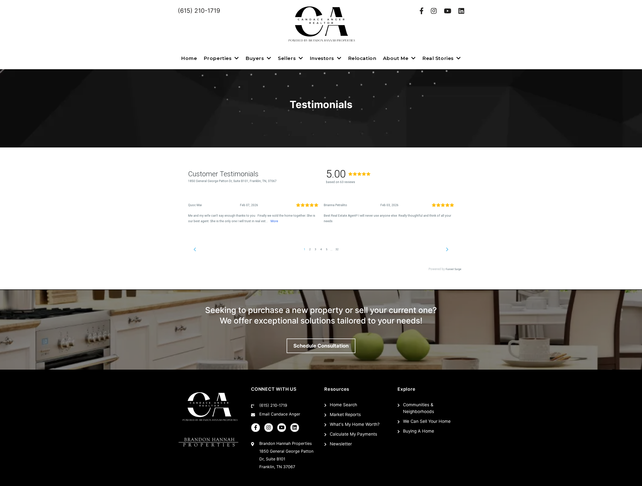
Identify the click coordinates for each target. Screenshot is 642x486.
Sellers (287, 58)
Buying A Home (418, 431)
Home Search (343, 404)
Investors (323, 58)
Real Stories (438, 58)
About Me (396, 58)
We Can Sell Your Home (427, 421)
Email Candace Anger (279, 414)
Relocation (362, 58)
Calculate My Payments (353, 434)
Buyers (255, 58)
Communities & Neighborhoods (418, 408)
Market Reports (345, 414)
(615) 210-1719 (273, 405)
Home (189, 58)
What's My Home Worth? (355, 424)
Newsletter (341, 443)
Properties (218, 58)
